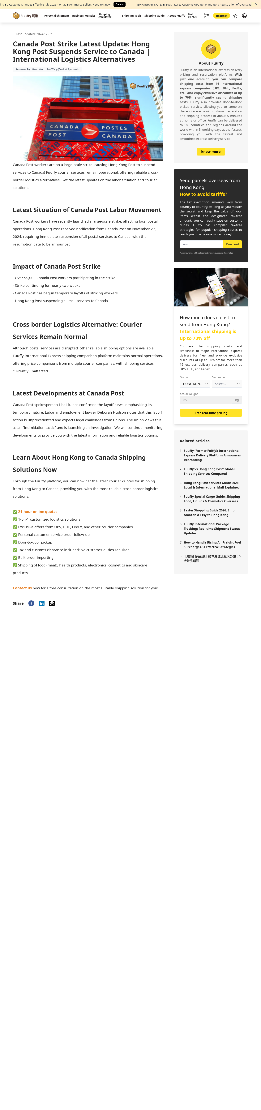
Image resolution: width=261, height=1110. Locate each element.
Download (232, 244)
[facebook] (31, 603)
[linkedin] (42, 603)
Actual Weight (189, 394)
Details (119, 4)
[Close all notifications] (256, 4)
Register (221, 16)
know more (211, 151)
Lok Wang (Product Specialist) (63, 69)
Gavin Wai (37, 69)
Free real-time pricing (211, 413)
